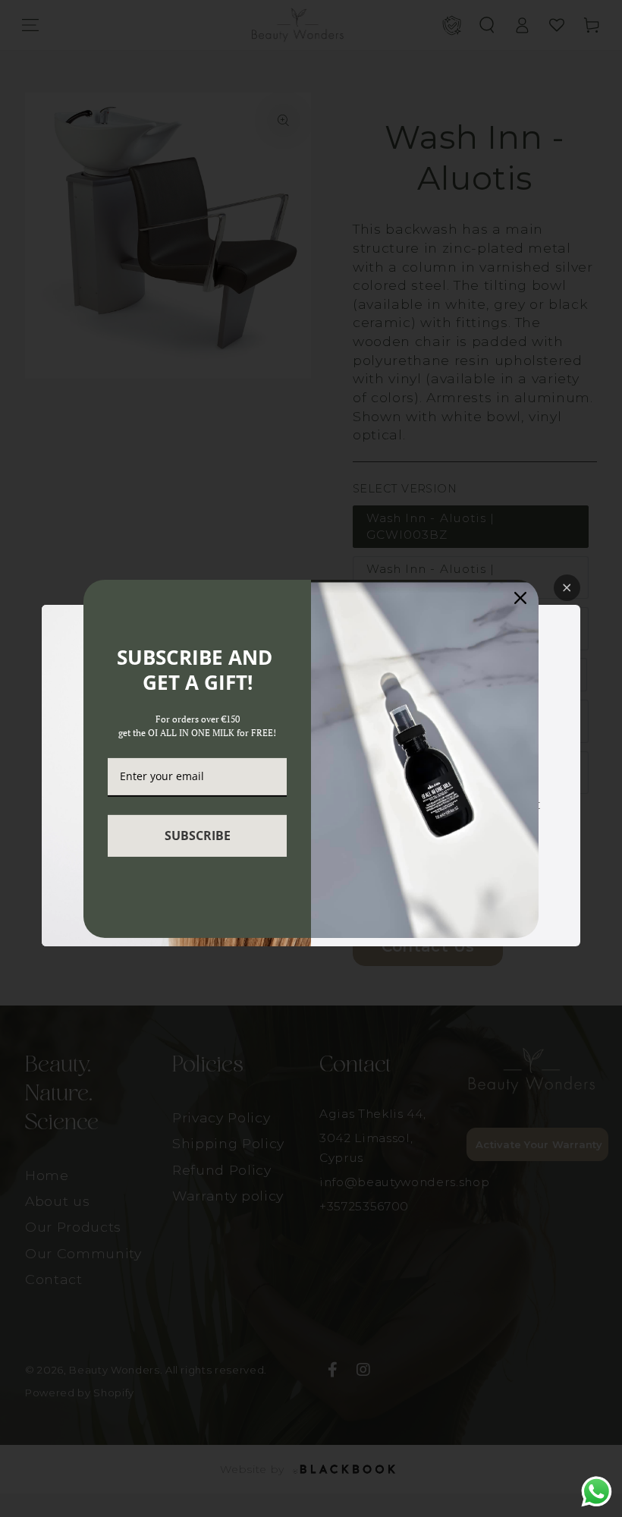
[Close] (520, 597)
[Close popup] (567, 587)
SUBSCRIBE (198, 835)
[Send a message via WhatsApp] (596, 1491)
